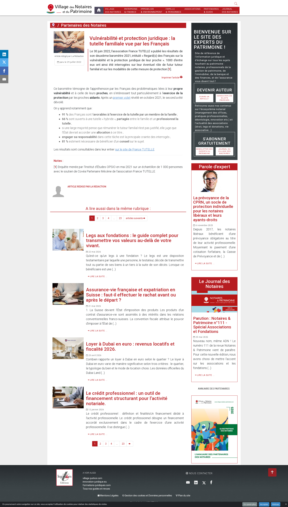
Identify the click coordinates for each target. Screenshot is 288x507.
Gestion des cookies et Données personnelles (148, 495)
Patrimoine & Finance (131, 10)
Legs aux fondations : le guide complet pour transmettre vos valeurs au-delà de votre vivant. (132, 241)
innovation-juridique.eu (95, 481)
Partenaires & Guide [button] (211, 10)
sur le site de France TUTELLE (134, 149)
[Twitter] (204, 482)
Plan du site (184, 495)
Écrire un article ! (204, 98)
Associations (192, 8)
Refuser (275, 504)
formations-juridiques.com (97, 485)
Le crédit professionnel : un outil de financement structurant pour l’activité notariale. (126, 398)
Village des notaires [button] (113, 10)
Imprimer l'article (171, 77)
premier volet (121, 97)
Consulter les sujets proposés (224, 98)
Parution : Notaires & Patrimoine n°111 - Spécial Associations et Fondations (212, 325)
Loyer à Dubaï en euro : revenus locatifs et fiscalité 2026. (130, 346)
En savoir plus (250, 504)
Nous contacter (200, 473)
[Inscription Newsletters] (187, 482)
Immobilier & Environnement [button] (151, 10)
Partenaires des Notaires (83, 25)
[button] (236, 3)
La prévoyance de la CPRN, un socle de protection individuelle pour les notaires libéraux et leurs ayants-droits (213, 209)
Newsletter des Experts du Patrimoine (204, 151)
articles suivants (134, 218)
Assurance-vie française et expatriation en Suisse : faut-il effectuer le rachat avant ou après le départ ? (131, 295)
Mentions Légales (109, 495)
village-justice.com (92, 478)
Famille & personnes (173, 10)
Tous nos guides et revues (96, 488)
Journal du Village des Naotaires (224, 151)
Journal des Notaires (230, 10)
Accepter (264, 504)
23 (120, 218)
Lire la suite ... (98, 276)
